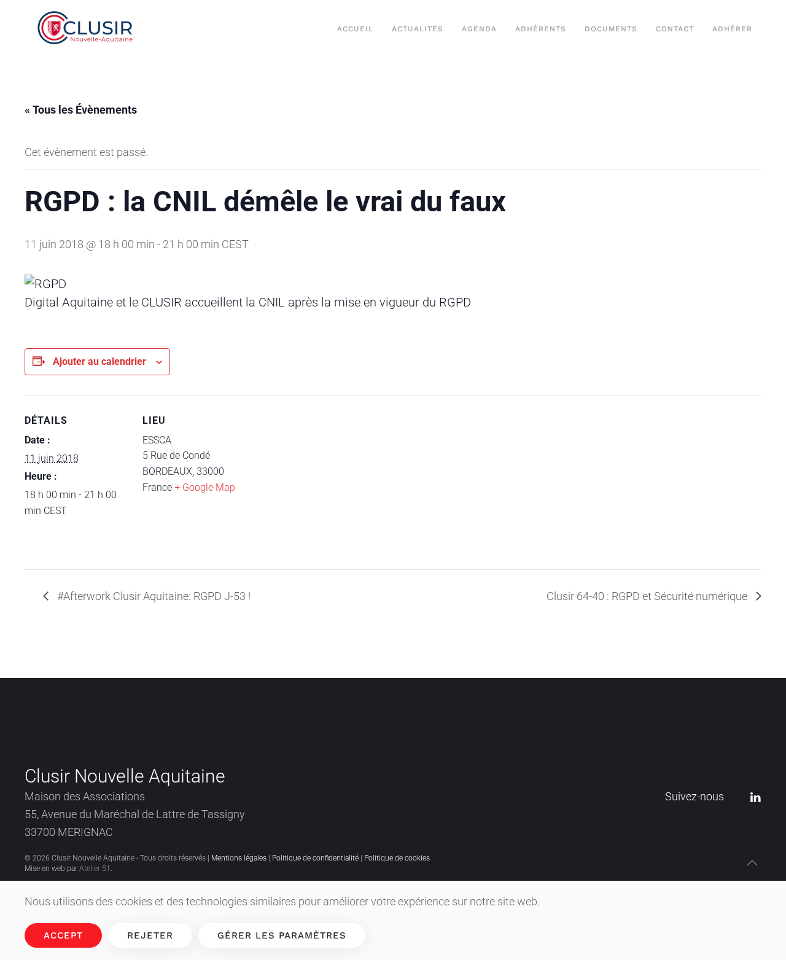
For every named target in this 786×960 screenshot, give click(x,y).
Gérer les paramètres (281, 935)
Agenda (479, 29)
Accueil (355, 29)
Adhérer (732, 29)
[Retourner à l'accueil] (88, 29)
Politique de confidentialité (315, 858)
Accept (63, 935)
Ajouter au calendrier (99, 361)
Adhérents (540, 29)
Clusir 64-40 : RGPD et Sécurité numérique (648, 596)
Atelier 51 (95, 868)
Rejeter (150, 935)
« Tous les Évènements (81, 109)
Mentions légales (239, 858)
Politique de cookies (397, 858)
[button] (752, 863)
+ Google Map (204, 487)
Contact (675, 29)
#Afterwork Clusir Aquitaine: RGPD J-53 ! (153, 596)
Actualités (417, 29)
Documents (611, 29)
